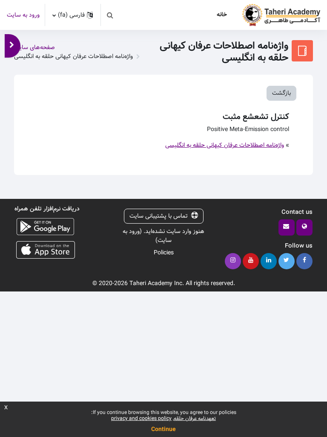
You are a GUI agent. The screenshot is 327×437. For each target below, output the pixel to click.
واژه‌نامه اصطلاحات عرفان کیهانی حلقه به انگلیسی (224, 145)
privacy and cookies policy (141, 418)
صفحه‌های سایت (34, 47)
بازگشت (281, 93)
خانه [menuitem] (222, 14)
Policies (164, 252)
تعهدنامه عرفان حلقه (195, 418)
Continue (163, 429)
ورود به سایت (23, 15)
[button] (110, 15)
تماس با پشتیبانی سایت (158, 216)
